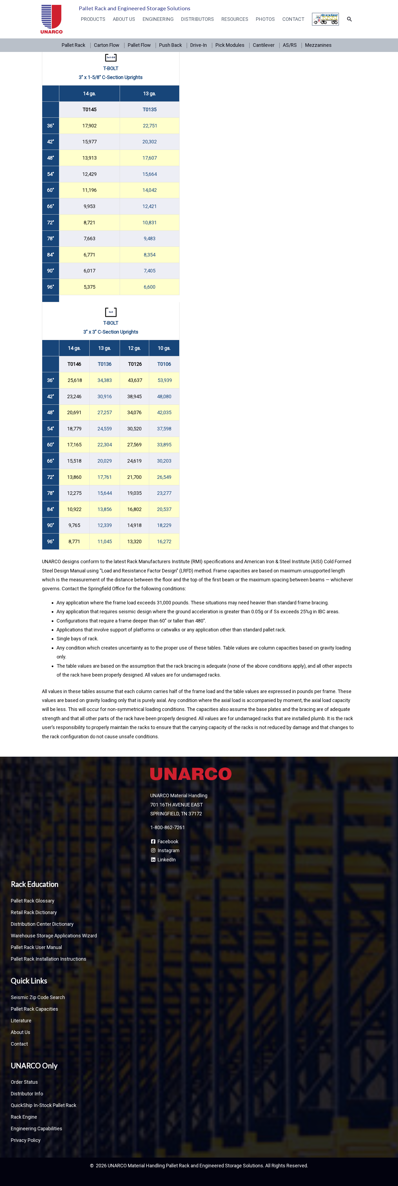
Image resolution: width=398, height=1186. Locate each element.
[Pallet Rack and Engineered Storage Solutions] (52, 19)
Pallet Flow (139, 45)
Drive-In (198, 45)
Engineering (158, 19)
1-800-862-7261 (167, 827)
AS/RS (290, 45)
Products (93, 19)
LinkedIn (166, 859)
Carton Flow (106, 45)
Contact (293, 19)
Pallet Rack (73, 45)
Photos (265, 19)
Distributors (197, 19)
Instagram (168, 850)
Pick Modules (230, 45)
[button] (349, 19)
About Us (124, 19)
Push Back (170, 45)
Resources (234, 19)
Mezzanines (318, 45)
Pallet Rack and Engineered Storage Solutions (134, 8)
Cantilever (264, 45)
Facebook (167, 841)
